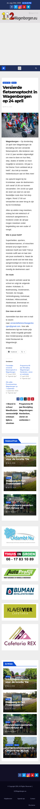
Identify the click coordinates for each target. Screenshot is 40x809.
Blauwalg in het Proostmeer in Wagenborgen (15, 483)
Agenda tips (6, 82)
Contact (32, 798)
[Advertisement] (20, 44)
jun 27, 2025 (11, 754)
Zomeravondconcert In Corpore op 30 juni (19, 749)
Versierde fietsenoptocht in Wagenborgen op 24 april (20, 94)
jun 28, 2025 (12, 512)
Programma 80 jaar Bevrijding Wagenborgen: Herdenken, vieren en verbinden (26, 370)
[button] (36, 68)
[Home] (3, 68)
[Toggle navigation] (20, 68)
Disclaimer (32, 805)
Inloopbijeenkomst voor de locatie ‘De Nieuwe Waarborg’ (18, 459)
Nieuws (14, 82)
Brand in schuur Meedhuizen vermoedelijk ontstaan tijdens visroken (12, 413)
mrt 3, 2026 (11, 463)
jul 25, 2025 (12, 487)
